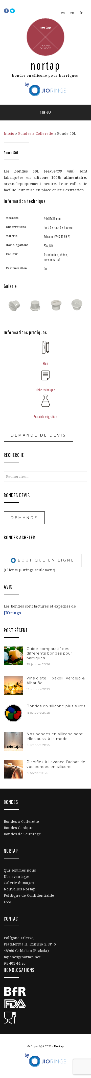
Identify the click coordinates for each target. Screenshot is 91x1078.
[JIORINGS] (45, 87)
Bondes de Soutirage (22, 834)
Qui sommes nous (20, 870)
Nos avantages (17, 877)
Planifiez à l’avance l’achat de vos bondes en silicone (56, 764)
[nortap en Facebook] (7, 11)
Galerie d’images (19, 883)
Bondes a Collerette (35, 134)
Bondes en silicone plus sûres (56, 706)
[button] (14, 304)
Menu (45, 112)
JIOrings (12, 613)
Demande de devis (38, 435)
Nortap (45, 65)
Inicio (9, 134)
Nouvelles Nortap (19, 889)
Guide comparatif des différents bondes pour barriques (49, 653)
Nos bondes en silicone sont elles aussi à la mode (55, 736)
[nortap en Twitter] (12, 11)
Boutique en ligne (45, 560)
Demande (24, 517)
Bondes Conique (18, 828)
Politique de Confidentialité (29, 895)
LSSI (7, 902)
